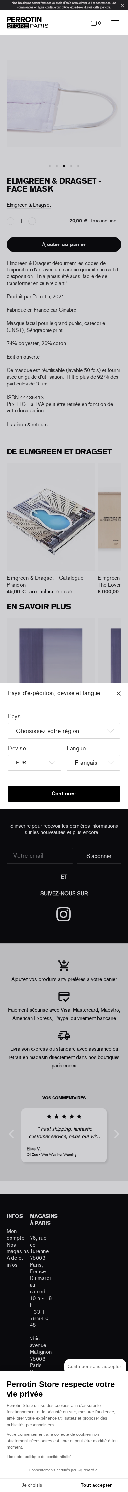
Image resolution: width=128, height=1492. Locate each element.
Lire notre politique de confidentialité (39, 1457)
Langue (76, 748)
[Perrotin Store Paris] (25, 22)
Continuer (64, 793)
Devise (17, 748)
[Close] (124, 697)
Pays (14, 716)
